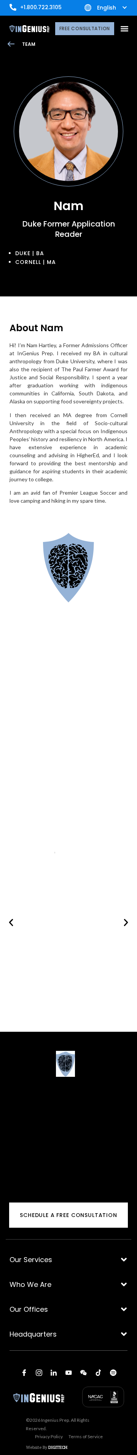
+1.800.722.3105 (41, 7)
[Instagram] (38, 1372)
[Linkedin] (53, 1372)
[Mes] (83, 1372)
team (28, 44)
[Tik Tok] (98, 1372)
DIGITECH (57, 1447)
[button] (124, 29)
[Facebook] (24, 1372)
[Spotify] (113, 1372)
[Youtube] (68, 1372)
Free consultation (84, 28)
